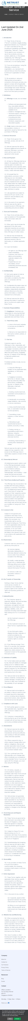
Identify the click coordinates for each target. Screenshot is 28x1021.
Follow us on (4, 1003)
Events (3, 981)
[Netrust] (10, 3)
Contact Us (4, 962)
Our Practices (4, 964)
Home (6, 14)
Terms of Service (5, 970)
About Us (3, 959)
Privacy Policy (5, 967)
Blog (2, 978)
